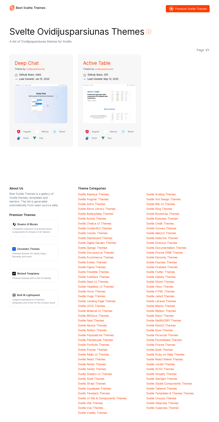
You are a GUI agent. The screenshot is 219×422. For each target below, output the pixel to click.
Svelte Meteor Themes (161, 311)
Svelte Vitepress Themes (162, 403)
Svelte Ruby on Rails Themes (165, 354)
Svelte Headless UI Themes (96, 286)
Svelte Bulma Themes (92, 218)
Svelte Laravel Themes (161, 301)
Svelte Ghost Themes (160, 281)
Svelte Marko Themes (160, 306)
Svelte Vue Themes (90, 408)
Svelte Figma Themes (92, 267)
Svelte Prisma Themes (160, 344)
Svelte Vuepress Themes (162, 408)
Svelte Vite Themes (90, 403)
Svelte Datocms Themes (162, 238)
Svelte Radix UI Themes (93, 354)
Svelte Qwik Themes (159, 349)
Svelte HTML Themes (160, 291)
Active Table (97, 63)
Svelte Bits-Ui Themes (160, 204)
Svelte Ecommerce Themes (96, 257)
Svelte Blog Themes (159, 208)
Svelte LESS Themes (91, 306)
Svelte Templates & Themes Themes (170, 393)
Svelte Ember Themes (92, 262)
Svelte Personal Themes (162, 335)
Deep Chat (27, 63)
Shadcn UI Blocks (27, 224)
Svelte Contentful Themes (95, 228)
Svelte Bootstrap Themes (162, 213)
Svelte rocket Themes (160, 364)
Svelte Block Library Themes (96, 208)
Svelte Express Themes (161, 262)
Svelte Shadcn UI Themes (95, 374)
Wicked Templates (28, 273)
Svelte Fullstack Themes (94, 277)
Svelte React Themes (91, 359)
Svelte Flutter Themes (160, 272)
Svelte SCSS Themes (160, 369)
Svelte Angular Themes (93, 199)
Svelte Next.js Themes (92, 325)
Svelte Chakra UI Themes (94, 223)
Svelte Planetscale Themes (95, 340)
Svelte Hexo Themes (159, 286)
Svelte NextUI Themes (161, 325)
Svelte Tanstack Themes (94, 393)
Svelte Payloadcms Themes (96, 335)
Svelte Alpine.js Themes (93, 194)
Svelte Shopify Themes (161, 374)
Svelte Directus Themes (161, 243)
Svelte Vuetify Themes (92, 412)
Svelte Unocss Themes (161, 398)
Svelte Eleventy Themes (162, 257)
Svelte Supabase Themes (94, 388)
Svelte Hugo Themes (91, 296)
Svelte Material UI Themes (95, 311)
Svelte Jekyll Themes (160, 296)
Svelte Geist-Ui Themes (93, 281)
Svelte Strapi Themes (92, 383)
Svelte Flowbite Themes (93, 272)
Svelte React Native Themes (164, 359)
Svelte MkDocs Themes (93, 315)
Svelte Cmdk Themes (160, 223)
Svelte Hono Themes (91, 291)
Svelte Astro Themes (91, 204)
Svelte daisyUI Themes (161, 233)
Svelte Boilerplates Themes (95, 213)
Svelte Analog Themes (161, 194)
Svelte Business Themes (162, 218)
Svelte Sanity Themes (92, 369)
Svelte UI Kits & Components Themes (102, 398)
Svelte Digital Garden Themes (97, 243)
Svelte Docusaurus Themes (96, 252)
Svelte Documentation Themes (166, 247)
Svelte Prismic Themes (92, 349)
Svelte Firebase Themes (162, 267)
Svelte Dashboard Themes (95, 238)
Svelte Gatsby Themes (161, 277)
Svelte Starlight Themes (161, 378)
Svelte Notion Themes (92, 330)
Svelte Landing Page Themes (96, 301)
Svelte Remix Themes (92, 364)
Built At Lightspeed (28, 295)
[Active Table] (109, 103)
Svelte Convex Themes (161, 228)
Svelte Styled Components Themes (169, 383)
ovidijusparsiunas (35, 69)
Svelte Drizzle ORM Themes (164, 252)
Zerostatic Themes (28, 248)
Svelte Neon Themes (160, 315)
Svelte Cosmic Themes (92, 233)
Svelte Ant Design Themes (163, 199)
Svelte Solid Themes (91, 378)
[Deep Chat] (41, 103)
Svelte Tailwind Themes (161, 388)
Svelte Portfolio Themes (93, 344)
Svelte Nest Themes (91, 320)
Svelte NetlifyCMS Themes (163, 320)
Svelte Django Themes (92, 247)
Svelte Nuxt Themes (159, 330)
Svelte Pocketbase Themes (164, 340)
